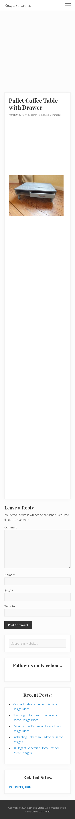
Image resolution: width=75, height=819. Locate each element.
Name (9, 575)
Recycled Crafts (17, 5)
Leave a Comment (50, 114)
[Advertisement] (37, 48)
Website (9, 606)
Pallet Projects (20, 787)
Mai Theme (44, 811)
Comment (10, 527)
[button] (68, 5)
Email (8, 591)
